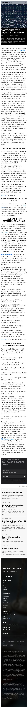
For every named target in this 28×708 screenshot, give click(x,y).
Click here (4, 195)
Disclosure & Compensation (16, 662)
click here (4, 232)
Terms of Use (21, 661)
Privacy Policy (6, 662)
